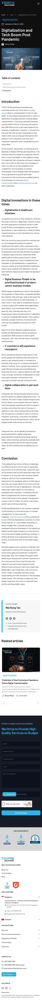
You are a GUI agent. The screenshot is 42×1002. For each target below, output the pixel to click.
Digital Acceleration (10, 20)
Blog (11, 15)
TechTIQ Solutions (17, 517)
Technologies (7, 942)
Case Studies (6, 873)
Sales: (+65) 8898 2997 (14, 911)
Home (3, 15)
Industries (5, 946)
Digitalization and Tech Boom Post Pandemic (28, 15)
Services (5, 930)
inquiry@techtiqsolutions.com (17, 626)
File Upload (16, 794)
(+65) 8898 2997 (13, 629)
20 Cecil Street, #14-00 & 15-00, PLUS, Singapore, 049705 (22, 906)
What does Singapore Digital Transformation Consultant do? (16, 681)
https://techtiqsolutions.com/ (17, 623)
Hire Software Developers (11, 934)
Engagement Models (9, 938)
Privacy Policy (5, 992)
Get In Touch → (9, 974)
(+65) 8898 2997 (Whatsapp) (14, 965)
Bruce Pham (9, 696)
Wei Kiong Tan (13, 607)
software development (26, 183)
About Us (5, 870)
